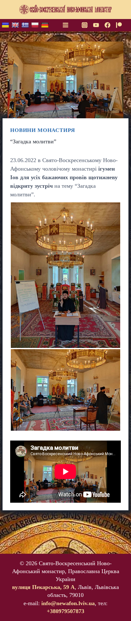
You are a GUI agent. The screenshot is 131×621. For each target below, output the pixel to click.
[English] (15, 25)
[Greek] (25, 25)
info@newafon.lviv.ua (68, 603)
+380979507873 (65, 611)
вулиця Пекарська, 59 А (43, 587)
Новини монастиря (42, 130)
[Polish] (35, 25)
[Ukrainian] (5, 25)
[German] (45, 25)
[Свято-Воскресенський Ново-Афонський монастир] (65, 10)
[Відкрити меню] (66, 25)
